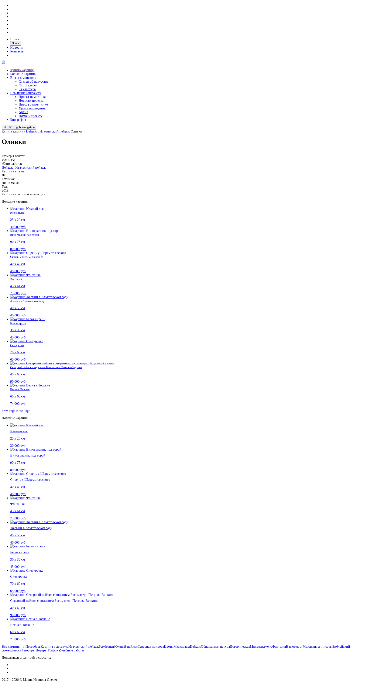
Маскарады (182, 646)
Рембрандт (106, 646)
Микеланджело (261, 646)
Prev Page (8, 411)
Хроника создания (32, 108)
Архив (23, 112)
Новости (16, 47)
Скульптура (27, 89)
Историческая (240, 646)
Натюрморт (294, 646)
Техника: (8, 179)
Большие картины (23, 74)
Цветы (169, 646)
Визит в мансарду (23, 77)
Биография (18, 119)
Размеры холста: (13, 156)
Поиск (15, 39)
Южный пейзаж (125, 646)
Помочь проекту (30, 116)
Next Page (23, 411)
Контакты (17, 51)
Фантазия (279, 646)
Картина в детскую (54, 646)
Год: (5, 186)
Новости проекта (31, 100)
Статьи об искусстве (33, 81)
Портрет (42, 650)
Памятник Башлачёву (25, 93)
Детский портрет (23, 650)
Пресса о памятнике (33, 104)
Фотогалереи (28, 85)
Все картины (11, 646)
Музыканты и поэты (317, 646)
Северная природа (150, 646)
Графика (54, 650)
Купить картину (22, 70)
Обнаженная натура (215, 646)
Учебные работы (72, 650)
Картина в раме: (13, 171)
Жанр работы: (12, 163)
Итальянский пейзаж (55, 131)
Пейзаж (31, 131)
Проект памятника (32, 97)
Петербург (33, 646)
